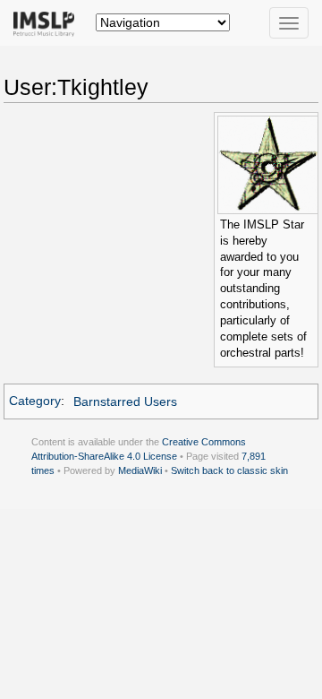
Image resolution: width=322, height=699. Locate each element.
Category (35, 401)
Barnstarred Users (125, 401)
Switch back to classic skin (229, 470)
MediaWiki (140, 470)
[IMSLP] (48, 22)
